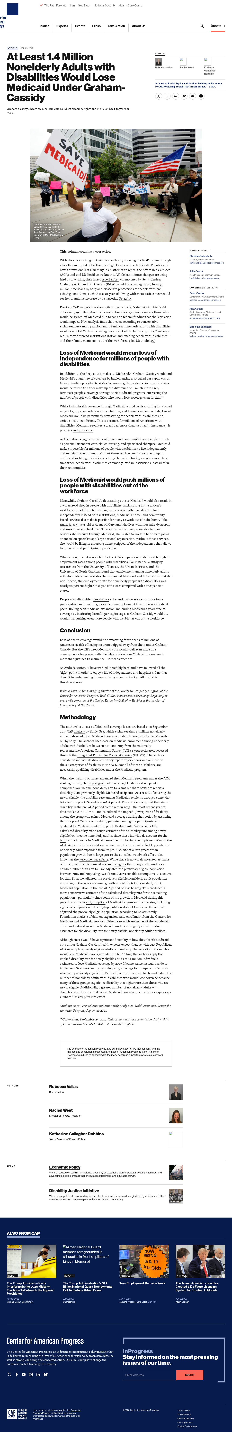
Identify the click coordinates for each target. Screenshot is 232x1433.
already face (101, 599)
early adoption (95, 902)
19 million (82, 312)
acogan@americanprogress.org (205, 318)
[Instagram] (31, 1374)
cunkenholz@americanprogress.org (207, 263)
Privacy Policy (184, 1414)
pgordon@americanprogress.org (205, 300)
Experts (62, 26)
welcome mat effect (93, 859)
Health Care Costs (130, 5)
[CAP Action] (18, 1414)
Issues (44, 26)
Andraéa (66, 524)
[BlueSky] (45, 1374)
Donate (216, 26)
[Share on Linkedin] (175, 96)
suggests (120, 864)
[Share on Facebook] (167, 96)
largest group (97, 783)
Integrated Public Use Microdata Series (104, 755)
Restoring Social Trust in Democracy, (185, 86)
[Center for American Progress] (13, 16)
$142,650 (125, 298)
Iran (72, 5)
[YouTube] (23, 1374)
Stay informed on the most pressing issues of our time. (170, 1357)
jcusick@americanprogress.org (204, 278)
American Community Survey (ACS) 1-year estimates (117, 750)
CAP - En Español (185, 1418)
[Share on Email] (192, 96)
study (154, 562)
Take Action (116, 26)
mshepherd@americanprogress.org (206, 336)
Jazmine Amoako (127, 1302)
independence (83, 430)
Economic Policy (64, 1167)
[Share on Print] (201, 96)
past (152, 944)
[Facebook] (16, 1374)
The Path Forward (55, 5)
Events (80, 26)
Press (96, 26)
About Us (139, 26)
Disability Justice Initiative (74, 1190)
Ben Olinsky (27, 1302)
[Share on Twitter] (158, 96)
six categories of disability (83, 764)
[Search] (202, 27)
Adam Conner (182, 1302)
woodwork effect (144, 854)
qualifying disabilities (90, 769)
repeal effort (110, 279)
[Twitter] (9, 1374)
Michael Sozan (14, 1302)
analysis (79, 731)
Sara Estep (142, 1302)
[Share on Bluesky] (184, 96)
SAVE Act (84, 5)
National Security (104, 5)
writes (81, 667)
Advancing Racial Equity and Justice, (176, 83)
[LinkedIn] (38, 1374)
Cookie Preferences (187, 1426)
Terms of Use (183, 1410)
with (145, 944)
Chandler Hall (69, 1302)
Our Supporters (184, 1422)
